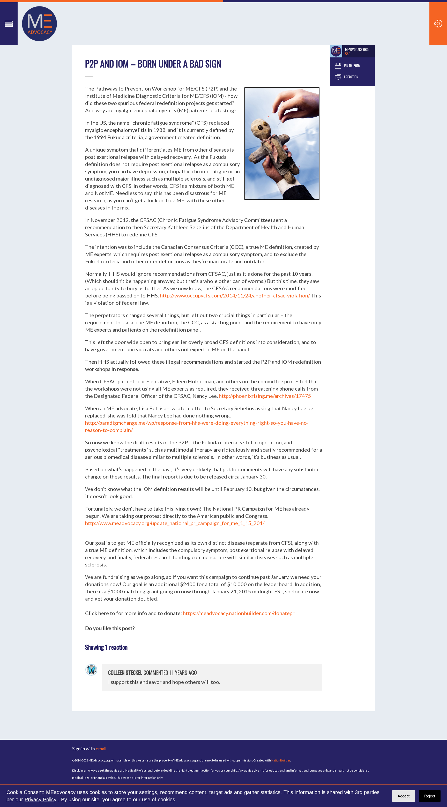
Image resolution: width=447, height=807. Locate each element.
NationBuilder (280, 760)
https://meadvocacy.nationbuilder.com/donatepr (239, 613)
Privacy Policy (40, 799)
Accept (403, 796)
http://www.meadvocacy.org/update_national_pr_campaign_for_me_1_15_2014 (175, 523)
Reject (429, 796)
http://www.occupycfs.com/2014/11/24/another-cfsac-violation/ (235, 295)
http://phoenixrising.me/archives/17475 (265, 396)
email (101, 748)
